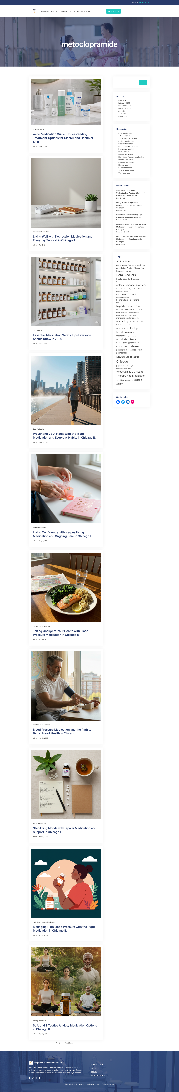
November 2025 (124, 108)
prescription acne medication (129, 350)
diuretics (138, 288)
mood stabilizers (126, 339)
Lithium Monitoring (121, 312)
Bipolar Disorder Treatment (128, 279)
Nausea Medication (125, 165)
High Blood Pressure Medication (44, 922)
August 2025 (123, 111)
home (93, 1068)
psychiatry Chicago (124, 365)
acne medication (123, 265)
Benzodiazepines (123, 271)
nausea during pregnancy (127, 343)
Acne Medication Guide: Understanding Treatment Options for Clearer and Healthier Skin (63, 137)
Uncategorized (38, 330)
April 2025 (122, 114)
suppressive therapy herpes (123, 368)
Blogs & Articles (98, 1075)
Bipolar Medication (39, 823)
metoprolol (121, 336)
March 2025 (123, 116)
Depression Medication (41, 232)
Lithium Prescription (133, 312)
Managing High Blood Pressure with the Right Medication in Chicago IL (64, 928)
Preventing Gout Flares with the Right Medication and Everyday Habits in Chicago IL (64, 435)
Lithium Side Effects (121, 315)
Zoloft (119, 383)
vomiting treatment (124, 380)
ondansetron (135, 346)
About (94, 1072)
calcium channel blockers (131, 285)
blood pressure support (122, 282)
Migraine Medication (126, 162)
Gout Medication (38, 429)
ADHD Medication (125, 136)
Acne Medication (38, 129)
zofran (138, 379)
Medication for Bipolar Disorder (124, 325)
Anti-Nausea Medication (127, 138)
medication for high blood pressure (127, 330)
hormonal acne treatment (127, 300)
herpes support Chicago (122, 297)
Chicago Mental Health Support (124, 289)
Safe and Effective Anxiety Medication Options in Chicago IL (65, 1027)
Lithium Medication (125, 160)
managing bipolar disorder (127, 318)
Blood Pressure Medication (42, 626)
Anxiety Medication (39, 1021)
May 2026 (122, 100)
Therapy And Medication (130, 375)
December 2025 (124, 106)
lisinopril (128, 309)
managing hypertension (130, 321)
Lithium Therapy (132, 315)
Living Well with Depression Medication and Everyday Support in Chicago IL (63, 238)
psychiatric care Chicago (127, 359)
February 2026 (124, 103)
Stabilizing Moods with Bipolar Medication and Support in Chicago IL (64, 830)
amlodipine (121, 268)
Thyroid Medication (126, 170)
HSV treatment (120, 303)
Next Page (70, 1043)
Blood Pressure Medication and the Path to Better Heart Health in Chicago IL (62, 731)
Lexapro (119, 309)
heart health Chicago (122, 291)
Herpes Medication (39, 527)
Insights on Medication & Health (47, 1063)
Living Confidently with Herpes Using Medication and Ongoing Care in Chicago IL (62, 534)
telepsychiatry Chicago (129, 371)
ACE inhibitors (124, 261)
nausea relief (121, 346)
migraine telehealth (132, 336)
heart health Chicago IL (126, 294)
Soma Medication (125, 168)
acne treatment (138, 265)
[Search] (143, 82)
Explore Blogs (113, 11)
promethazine (122, 353)
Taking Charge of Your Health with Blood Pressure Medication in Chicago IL (60, 632)
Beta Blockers (126, 275)
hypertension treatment (130, 306)
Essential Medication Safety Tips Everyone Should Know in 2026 (62, 337)
